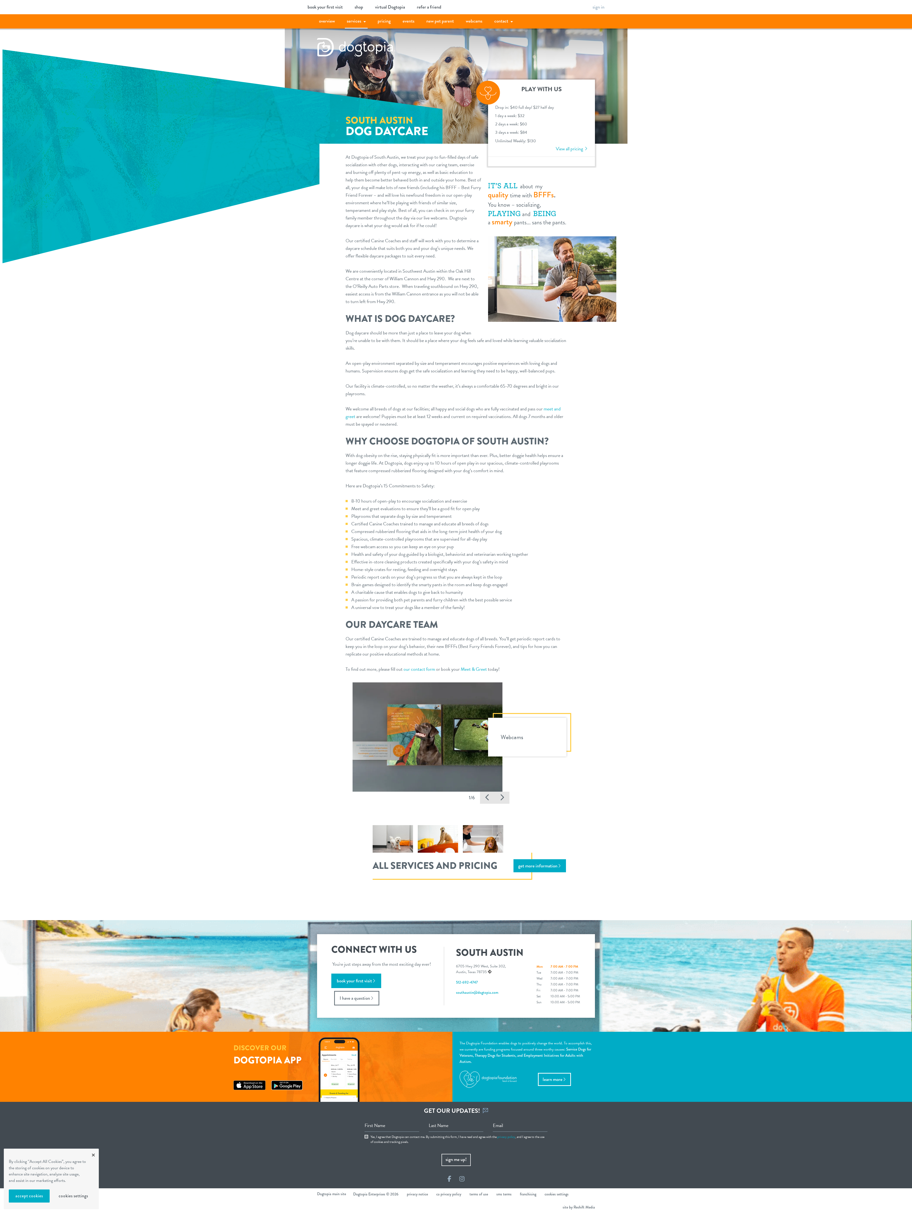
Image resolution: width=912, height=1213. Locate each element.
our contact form (420, 669)
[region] (51, 1179)
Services (354, 21)
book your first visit (325, 7)
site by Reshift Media (579, 1207)
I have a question (355, 998)
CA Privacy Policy (448, 1194)
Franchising (528, 1194)
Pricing (384, 21)
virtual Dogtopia (390, 7)
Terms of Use (479, 1194)
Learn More (552, 1079)
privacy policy (506, 1136)
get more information (537, 865)
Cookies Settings (73, 1196)
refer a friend (429, 7)
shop (359, 7)
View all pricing (570, 148)
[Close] (93, 1155)
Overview (327, 21)
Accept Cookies (29, 1196)
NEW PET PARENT (440, 21)
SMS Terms (504, 1194)
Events (408, 21)
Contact (501, 21)
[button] (487, 798)
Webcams (474, 21)
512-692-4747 (467, 982)
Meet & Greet (474, 669)
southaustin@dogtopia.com (477, 992)
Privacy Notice (417, 1194)
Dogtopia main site (331, 1194)
